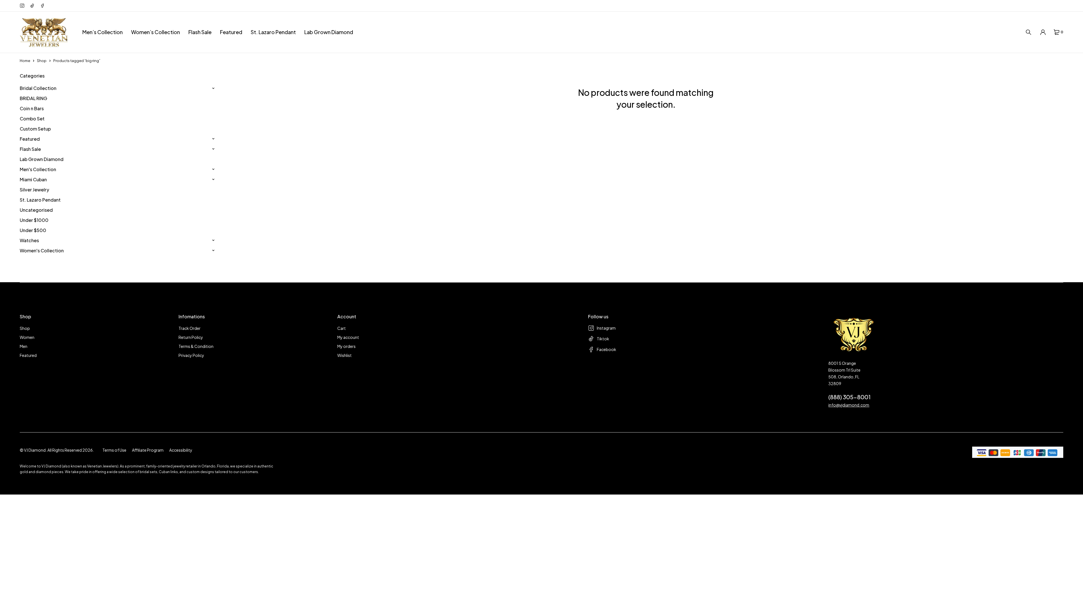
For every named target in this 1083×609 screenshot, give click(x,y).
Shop (42, 60)
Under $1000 (34, 220)
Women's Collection (42, 250)
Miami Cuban (33, 179)
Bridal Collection (38, 88)
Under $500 (33, 230)
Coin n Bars (32, 108)
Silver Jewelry (34, 190)
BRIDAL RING (33, 98)
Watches (29, 240)
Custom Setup (35, 129)
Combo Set (32, 119)
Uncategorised (36, 210)
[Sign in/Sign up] (1043, 32)
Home (25, 60)
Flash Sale (30, 149)
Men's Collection (38, 169)
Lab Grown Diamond (41, 159)
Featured (30, 139)
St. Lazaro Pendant (40, 200)
